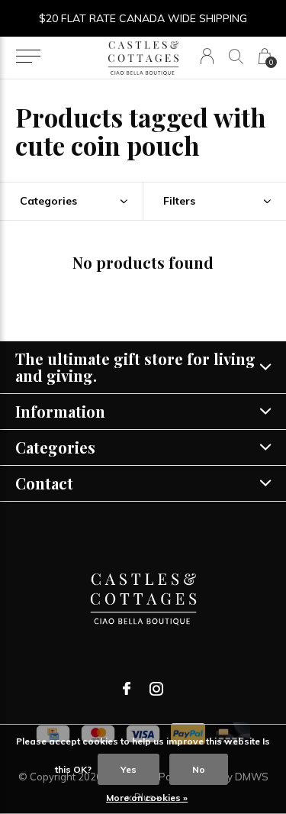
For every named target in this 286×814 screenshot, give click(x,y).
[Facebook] (126, 688)
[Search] (236, 56)
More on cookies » (147, 797)
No (198, 769)
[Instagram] (156, 688)
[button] (28, 56)
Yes (129, 769)
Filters (179, 201)
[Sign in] (207, 56)
